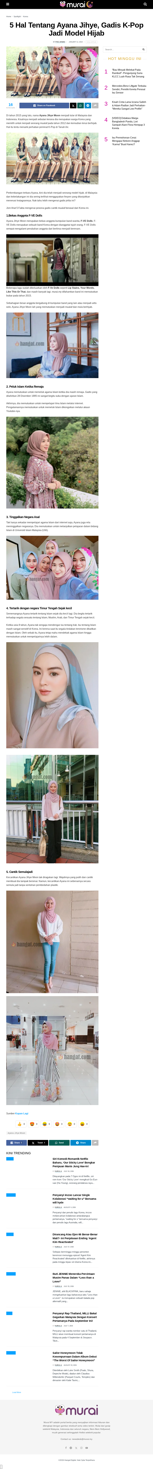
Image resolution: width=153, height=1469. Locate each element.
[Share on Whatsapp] (80, 105)
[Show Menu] (7, 4)
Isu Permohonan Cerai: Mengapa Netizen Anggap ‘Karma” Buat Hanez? (126, 141)
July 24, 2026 (69, 1171)
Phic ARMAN (60, 42)
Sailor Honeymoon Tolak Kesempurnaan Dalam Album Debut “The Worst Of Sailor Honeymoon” (75, 1356)
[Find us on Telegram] (71, 1448)
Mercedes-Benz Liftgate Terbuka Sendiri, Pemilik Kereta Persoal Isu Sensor (129, 89)
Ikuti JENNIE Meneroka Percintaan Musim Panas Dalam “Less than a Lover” (74, 1277)
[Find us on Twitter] (76, 1448)
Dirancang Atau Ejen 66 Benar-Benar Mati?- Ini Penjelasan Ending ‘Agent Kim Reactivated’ (75, 1238)
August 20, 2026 (70, 1365)
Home (8, 16)
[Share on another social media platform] (95, 105)
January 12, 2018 (75, 42)
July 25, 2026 (69, 1286)
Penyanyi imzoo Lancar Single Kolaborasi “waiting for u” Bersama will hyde (74, 1199)
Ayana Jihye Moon (16, 1133)
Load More (16, 1392)
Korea (25, 16)
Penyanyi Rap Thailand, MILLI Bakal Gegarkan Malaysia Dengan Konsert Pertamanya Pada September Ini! (75, 1317)
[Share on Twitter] (73, 105)
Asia (9, 1313)
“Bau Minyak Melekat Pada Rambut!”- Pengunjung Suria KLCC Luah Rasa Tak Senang (128, 73)
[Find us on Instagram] (81, 1448)
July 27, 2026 (69, 1247)
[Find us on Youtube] (86, 1448)
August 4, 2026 (70, 1207)
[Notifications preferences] (1, 1467)
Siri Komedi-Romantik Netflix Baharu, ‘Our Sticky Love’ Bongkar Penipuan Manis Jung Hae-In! (74, 1162)
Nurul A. (58, 1171)
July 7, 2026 (68, 1326)
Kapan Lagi (21, 1113)
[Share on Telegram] (88, 105)
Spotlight (17, 16)
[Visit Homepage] (76, 4)
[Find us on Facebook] (66, 1448)
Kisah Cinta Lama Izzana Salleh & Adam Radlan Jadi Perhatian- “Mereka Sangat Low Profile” (129, 105)
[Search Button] (145, 4)
